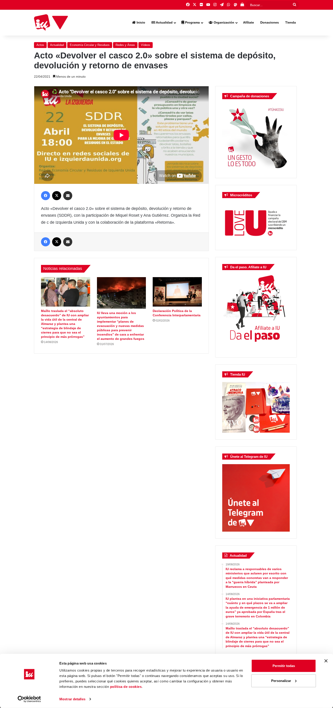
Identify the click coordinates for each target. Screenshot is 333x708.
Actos (40, 45)
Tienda (290, 22)
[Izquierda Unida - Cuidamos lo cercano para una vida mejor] (51, 22)
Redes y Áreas (125, 45)
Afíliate (248, 22)
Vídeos (145, 45)
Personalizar (281, 680)
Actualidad (164, 22)
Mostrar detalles (72, 699)
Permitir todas (284, 666)
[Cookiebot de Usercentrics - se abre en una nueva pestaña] (29, 699)
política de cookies (126, 687)
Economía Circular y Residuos (90, 45)
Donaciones (269, 22)
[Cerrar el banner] (326, 660)
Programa (192, 22)
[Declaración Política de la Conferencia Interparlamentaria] (177, 292)
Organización (223, 22)
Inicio (140, 22)
